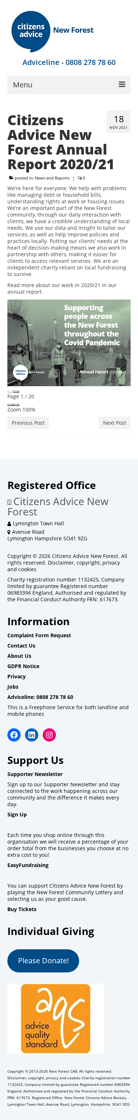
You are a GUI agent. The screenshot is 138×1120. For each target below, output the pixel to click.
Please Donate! (43, 960)
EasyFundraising (28, 865)
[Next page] (16, 392)
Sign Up (17, 814)
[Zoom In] (16, 405)
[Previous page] (10, 392)
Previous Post (28, 422)
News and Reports (52, 178)
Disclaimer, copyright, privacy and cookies (63, 566)
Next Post (114, 422)
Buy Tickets (21, 909)
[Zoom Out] (10, 405)
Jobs (12, 686)
